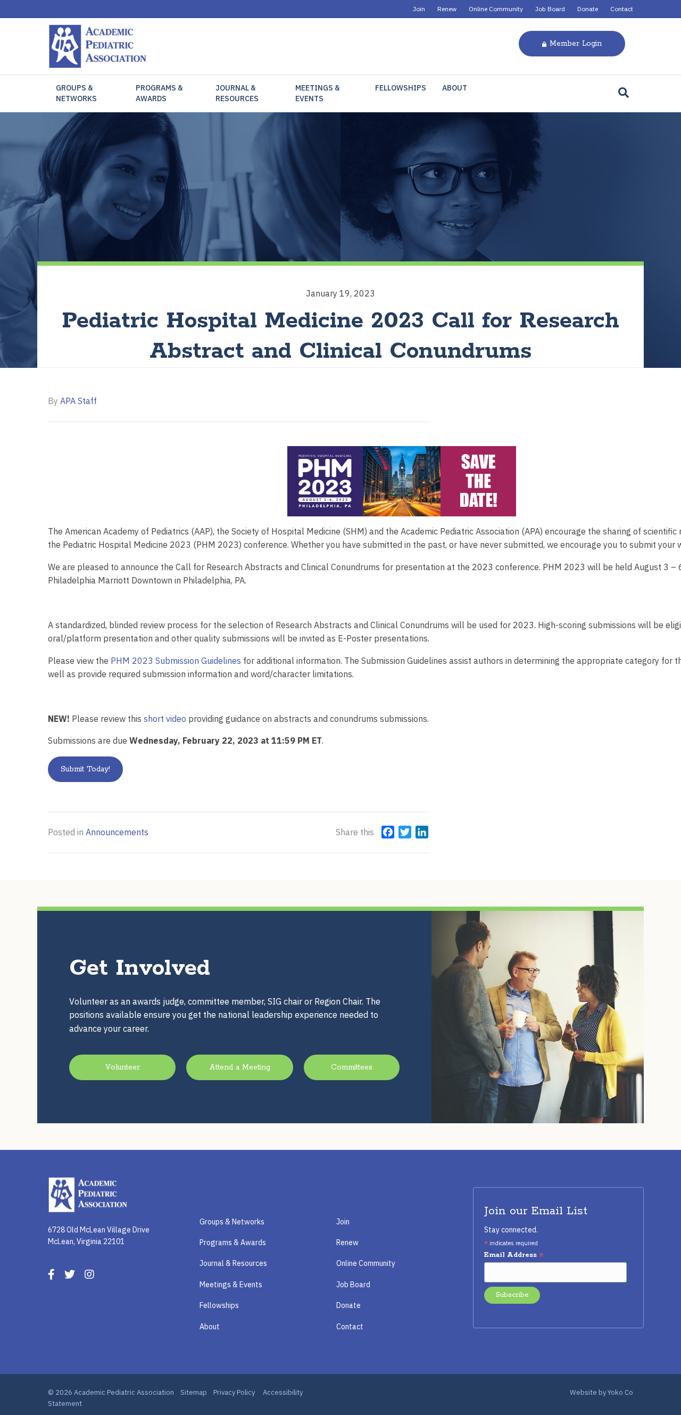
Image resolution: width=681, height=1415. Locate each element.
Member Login (576, 43)
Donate (587, 9)
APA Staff (78, 401)
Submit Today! (85, 769)
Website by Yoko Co (601, 1392)
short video (165, 718)
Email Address (514, 1256)
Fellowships (400, 88)
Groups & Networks (76, 93)
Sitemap (193, 1392)
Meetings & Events (317, 93)
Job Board (550, 9)
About (454, 88)
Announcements (117, 832)
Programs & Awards (159, 93)
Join (419, 9)
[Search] (623, 92)
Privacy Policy (234, 1392)
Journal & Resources (237, 93)
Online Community (496, 9)
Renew (446, 9)
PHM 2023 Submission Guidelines (176, 660)
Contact (621, 9)
